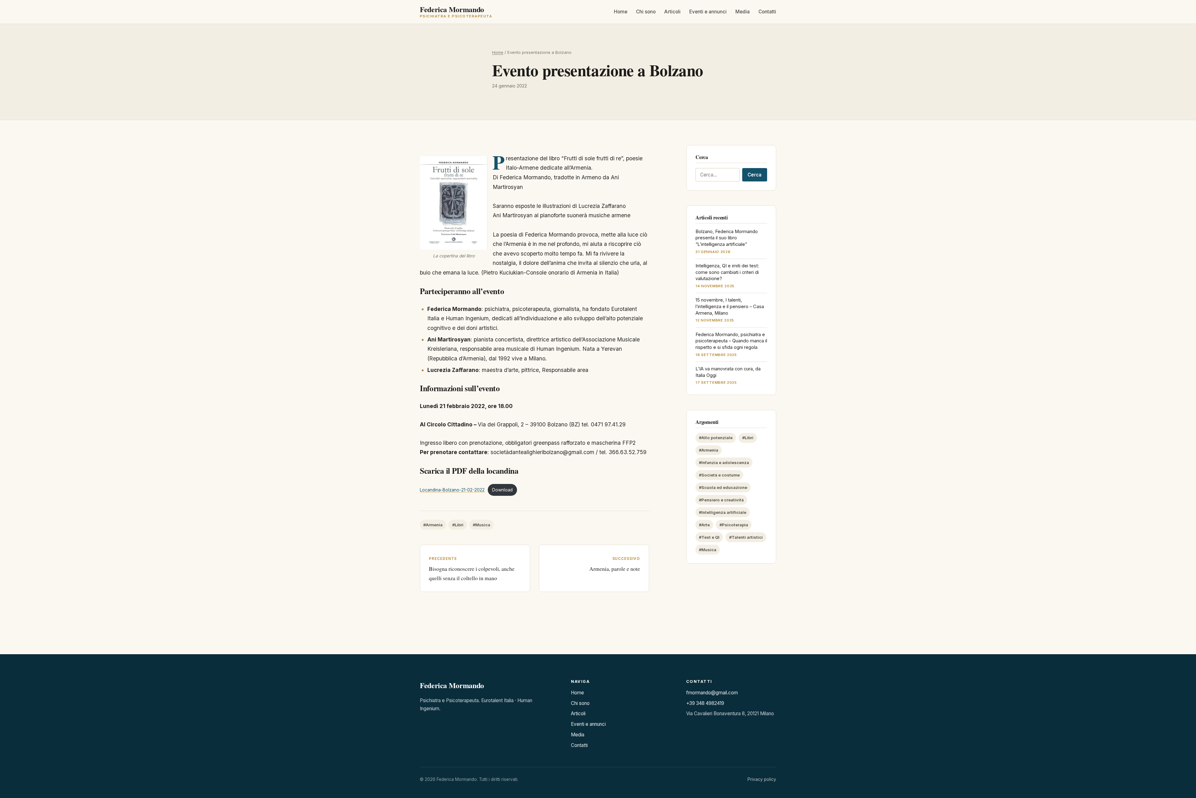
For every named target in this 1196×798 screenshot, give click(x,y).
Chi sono (646, 12)
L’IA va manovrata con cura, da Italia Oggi (728, 372)
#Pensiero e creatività (721, 499)
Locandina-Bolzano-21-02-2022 (452, 489)
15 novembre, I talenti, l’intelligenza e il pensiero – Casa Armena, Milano (729, 306)
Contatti (767, 12)
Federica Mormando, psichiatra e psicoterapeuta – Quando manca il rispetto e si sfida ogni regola (731, 341)
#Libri (457, 524)
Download (502, 489)
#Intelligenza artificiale (722, 512)
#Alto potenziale (716, 437)
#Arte (704, 524)
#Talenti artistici (746, 537)
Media (742, 12)
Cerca (755, 175)
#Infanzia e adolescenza (724, 462)
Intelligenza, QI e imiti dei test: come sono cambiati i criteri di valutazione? (727, 272)
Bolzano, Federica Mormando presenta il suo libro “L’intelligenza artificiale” (726, 238)
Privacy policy (762, 779)
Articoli (672, 12)
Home (620, 12)
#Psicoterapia (733, 524)
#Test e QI (709, 537)
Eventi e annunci (708, 12)
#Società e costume (719, 474)
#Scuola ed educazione (723, 487)
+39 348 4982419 (705, 703)
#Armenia (433, 524)
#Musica (481, 524)
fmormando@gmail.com (712, 693)
